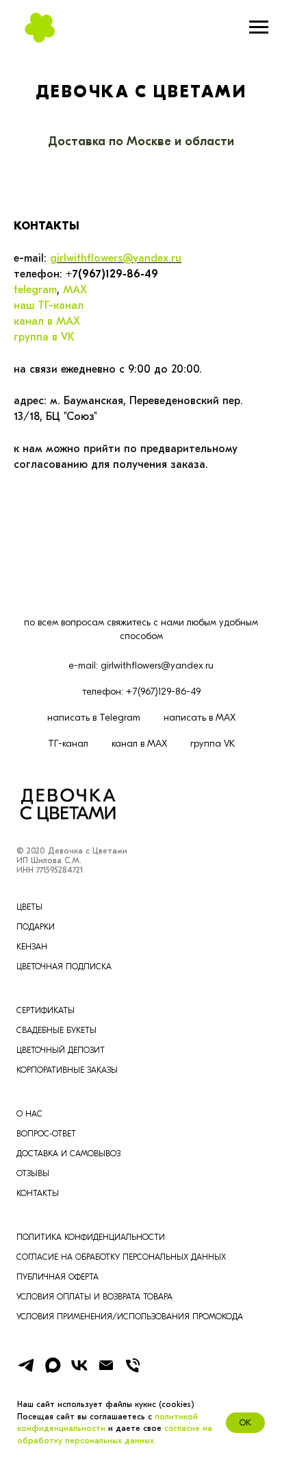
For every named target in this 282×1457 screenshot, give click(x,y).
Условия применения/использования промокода (129, 1316)
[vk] (79, 1371)
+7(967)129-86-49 (112, 274)
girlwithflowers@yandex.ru (115, 258)
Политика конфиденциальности (90, 1237)
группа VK (212, 743)
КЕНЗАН (31, 946)
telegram (35, 290)
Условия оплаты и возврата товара (94, 1297)
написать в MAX (199, 717)
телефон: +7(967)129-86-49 (141, 691)
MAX (75, 290)
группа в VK (44, 337)
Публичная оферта (57, 1277)
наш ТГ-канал (49, 305)
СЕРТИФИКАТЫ (45, 1010)
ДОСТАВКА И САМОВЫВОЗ (68, 1153)
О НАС (29, 1114)
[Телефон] (132, 1371)
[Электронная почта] (106, 1371)
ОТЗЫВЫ (32, 1173)
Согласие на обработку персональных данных (121, 1257)
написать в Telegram (93, 717)
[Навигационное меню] (258, 27)
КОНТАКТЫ (37, 1193)
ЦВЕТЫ (29, 907)
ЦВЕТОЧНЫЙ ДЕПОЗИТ (60, 1050)
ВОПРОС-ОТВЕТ (46, 1133)
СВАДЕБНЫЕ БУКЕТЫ (56, 1030)
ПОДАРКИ (35, 927)
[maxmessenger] (52, 1371)
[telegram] (26, 1371)
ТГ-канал (68, 743)
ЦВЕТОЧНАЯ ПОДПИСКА (64, 966)
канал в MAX (47, 321)
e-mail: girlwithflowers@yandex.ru (141, 665)
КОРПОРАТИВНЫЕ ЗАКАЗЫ (67, 1070)
